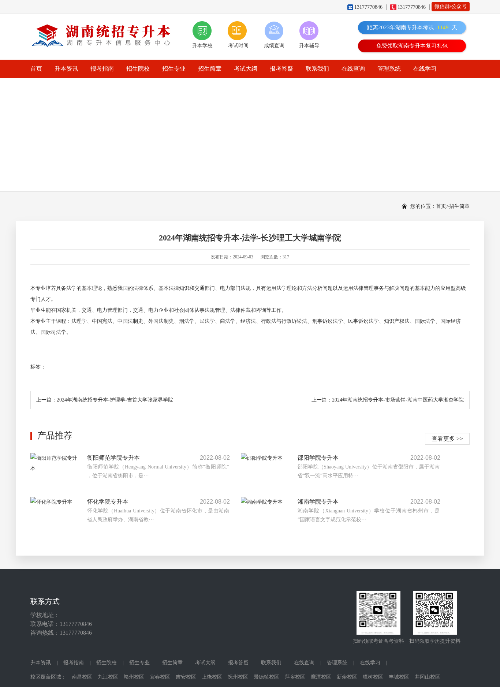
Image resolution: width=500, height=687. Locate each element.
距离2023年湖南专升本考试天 (412, 27)
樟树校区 (373, 677)
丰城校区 (399, 677)
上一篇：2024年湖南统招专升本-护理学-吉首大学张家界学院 (104, 400)
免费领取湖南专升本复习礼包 (412, 46)
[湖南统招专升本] (104, 26)
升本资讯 (66, 69)
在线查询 (353, 69)
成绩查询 (274, 45)
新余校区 (347, 677)
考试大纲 (245, 69)
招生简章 (209, 69)
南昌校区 (82, 677)
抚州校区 (238, 677)
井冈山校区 (427, 677)
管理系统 (389, 69)
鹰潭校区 (321, 677)
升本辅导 (309, 45)
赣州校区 (134, 677)
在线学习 (425, 69)
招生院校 (138, 69)
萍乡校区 (295, 677)
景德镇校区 (266, 677)
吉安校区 (186, 677)
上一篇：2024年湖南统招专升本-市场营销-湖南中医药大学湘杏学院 (387, 400)
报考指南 (102, 69)
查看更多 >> (447, 439)
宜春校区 (160, 677)
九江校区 (108, 677)
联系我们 (317, 69)
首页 (36, 69)
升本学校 (202, 45)
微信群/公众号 (450, 6)
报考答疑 (281, 69)
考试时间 (238, 45)
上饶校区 (212, 677)
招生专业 (174, 69)
